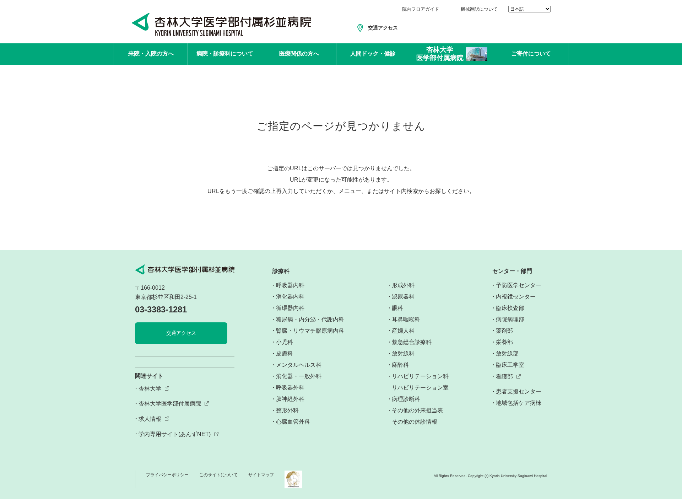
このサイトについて (218, 474)
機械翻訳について (479, 9)
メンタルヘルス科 (298, 365)
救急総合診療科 (412, 342)
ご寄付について (531, 53)
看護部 (504, 377)
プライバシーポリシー (167, 474)
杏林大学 (150, 389)
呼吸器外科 (290, 388)
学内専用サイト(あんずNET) (175, 434)
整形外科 (287, 410)
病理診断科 (406, 399)
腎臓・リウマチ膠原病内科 (310, 331)
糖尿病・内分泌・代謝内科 (310, 319)
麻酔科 (400, 365)
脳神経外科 (290, 399)
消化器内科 (290, 297)
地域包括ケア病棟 (518, 403)
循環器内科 (290, 308)
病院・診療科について (224, 53)
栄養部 (504, 342)
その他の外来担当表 (417, 410)
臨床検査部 (510, 308)
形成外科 (403, 285)
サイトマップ (261, 474)
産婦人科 (403, 331)
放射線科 (403, 353)
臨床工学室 (510, 365)
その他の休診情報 (414, 422)
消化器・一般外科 (298, 376)
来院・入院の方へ (151, 53)
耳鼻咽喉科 (406, 319)
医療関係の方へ (299, 53)
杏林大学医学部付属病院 (170, 404)
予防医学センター (518, 285)
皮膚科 (284, 353)
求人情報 (150, 419)
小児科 (284, 342)
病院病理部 (510, 319)
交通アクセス (383, 28)
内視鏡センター (516, 297)
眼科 (397, 308)
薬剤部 (504, 331)
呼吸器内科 (290, 285)
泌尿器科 (403, 297)
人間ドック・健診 (373, 53)
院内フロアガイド (420, 9)
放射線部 (507, 353)
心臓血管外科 (293, 422)
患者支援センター (518, 391)
